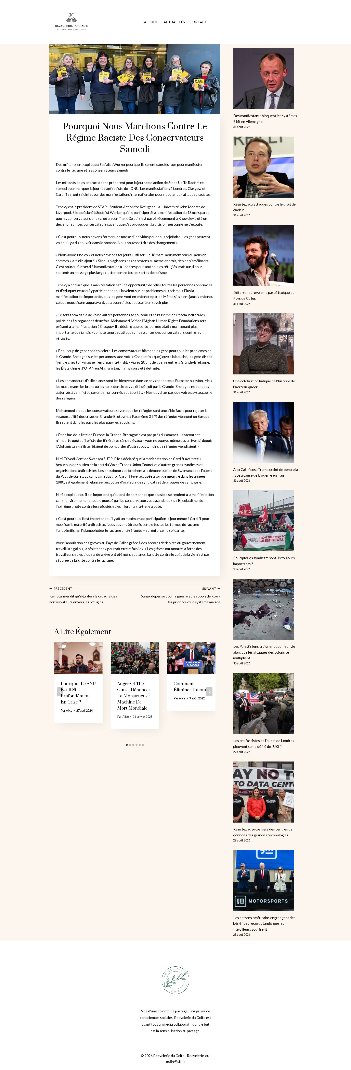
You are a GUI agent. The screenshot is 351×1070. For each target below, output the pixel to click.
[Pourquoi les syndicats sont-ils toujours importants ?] (267, 520)
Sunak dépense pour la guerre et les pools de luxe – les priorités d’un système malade (180, 595)
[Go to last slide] (60, 691)
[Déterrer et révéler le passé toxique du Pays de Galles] (267, 255)
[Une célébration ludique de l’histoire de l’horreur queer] (267, 343)
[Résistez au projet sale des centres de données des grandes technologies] (267, 792)
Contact (199, 22)
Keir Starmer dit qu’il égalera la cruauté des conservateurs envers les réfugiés (83, 595)
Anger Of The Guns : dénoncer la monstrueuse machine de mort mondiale (134, 696)
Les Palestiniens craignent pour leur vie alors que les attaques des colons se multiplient (264, 652)
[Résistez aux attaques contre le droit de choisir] (267, 167)
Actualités (174, 22)
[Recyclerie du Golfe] (71, 22)
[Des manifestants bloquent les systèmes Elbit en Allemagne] (267, 78)
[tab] (127, 745)
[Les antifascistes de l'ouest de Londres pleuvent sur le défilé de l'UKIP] (267, 703)
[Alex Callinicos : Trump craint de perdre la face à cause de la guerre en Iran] (267, 432)
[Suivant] (209, 691)
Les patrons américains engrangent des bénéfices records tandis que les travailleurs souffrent (264, 923)
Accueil (151, 22)
